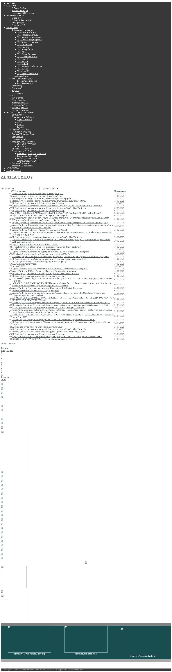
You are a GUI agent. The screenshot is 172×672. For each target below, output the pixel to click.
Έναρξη (4, 348)
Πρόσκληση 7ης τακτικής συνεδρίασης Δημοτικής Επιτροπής (38, 203)
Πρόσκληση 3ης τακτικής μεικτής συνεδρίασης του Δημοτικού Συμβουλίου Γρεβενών (49, 329)
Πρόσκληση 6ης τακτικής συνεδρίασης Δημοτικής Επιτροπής (38, 210)
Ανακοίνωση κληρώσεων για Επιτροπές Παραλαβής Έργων (37, 193)
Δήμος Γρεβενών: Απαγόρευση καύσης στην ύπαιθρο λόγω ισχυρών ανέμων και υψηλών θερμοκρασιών (57, 206)
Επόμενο (5, 377)
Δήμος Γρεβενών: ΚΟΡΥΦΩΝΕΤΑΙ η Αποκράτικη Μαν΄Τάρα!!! (39, 215)
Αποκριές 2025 (18, 266)
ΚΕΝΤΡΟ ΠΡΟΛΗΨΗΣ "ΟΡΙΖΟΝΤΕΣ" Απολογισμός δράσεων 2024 (42, 339)
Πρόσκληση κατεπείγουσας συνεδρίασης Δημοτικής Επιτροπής (39, 261)
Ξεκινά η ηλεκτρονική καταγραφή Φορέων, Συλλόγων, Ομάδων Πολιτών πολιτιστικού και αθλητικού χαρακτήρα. (61, 302)
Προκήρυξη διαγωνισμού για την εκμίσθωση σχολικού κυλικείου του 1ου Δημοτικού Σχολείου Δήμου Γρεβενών (60, 305)
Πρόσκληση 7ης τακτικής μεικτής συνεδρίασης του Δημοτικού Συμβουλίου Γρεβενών (49, 201)
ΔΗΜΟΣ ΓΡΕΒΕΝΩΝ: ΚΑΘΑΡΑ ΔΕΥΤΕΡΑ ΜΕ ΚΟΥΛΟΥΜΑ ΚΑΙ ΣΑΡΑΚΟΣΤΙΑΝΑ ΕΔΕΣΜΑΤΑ (56, 213)
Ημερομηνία (120, 191)
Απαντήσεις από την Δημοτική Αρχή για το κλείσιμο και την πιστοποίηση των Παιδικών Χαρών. (53, 319)
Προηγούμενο (7, 350)
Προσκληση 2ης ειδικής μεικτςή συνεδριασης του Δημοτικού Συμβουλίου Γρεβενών (48, 332)
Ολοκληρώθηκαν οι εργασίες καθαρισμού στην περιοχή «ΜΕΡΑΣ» (41, 254)
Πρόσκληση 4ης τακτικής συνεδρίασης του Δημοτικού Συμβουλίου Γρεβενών (45, 273)
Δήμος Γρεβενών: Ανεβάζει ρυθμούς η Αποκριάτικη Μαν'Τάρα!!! (40, 230)
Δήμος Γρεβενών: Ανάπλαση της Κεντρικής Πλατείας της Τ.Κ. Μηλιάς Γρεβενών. (47, 288)
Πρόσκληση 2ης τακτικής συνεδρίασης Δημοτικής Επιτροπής (38, 334)
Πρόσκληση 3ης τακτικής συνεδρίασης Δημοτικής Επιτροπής (38, 276)
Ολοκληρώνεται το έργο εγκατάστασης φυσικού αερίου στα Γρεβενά (41, 198)
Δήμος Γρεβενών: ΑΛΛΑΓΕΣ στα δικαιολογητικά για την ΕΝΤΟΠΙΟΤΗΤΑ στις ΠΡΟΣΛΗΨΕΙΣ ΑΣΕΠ (57, 336)
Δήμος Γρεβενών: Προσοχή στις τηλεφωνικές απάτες (35, 244)
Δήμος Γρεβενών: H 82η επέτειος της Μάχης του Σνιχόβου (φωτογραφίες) (44, 271)
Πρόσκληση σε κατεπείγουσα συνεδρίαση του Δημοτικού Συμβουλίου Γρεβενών (47, 237)
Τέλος (3, 379)
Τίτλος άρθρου (19, 191)
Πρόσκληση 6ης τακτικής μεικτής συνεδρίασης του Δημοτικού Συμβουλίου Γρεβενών (49, 208)
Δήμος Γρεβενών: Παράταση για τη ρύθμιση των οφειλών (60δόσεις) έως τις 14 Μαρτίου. (50, 252)
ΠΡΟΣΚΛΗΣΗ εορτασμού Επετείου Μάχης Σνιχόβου (35, 290)
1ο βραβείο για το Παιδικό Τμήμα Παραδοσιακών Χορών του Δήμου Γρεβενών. (46, 247)
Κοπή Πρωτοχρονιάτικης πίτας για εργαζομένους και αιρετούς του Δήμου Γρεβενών (48, 307)
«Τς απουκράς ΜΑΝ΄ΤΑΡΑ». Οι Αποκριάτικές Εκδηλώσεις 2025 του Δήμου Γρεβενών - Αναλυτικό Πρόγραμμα (60, 256)
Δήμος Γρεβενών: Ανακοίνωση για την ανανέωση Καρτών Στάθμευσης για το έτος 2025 (49, 269)
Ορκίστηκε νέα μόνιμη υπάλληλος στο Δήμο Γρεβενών (36, 249)
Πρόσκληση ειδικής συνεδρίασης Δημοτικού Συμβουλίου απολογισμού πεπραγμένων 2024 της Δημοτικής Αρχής (60, 222)
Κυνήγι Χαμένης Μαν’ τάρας (24, 264)
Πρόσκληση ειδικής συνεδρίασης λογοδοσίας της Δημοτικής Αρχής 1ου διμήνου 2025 (49, 259)
